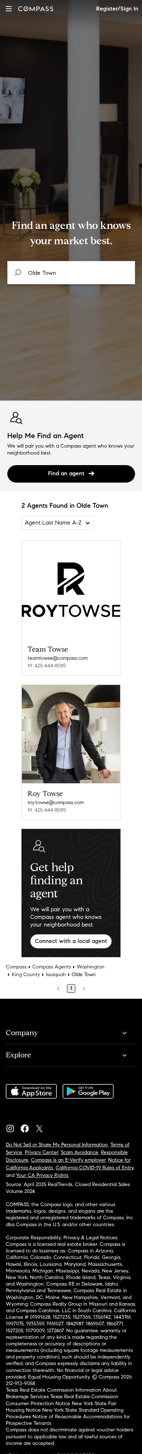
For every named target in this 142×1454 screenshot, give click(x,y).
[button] (8, 8)
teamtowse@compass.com (58, 658)
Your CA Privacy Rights (42, 1175)
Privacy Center (41, 1152)
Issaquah (56, 974)
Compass (16, 967)
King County (26, 974)
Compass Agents (51, 967)
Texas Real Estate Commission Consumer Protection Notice (62, 1399)
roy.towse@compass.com (56, 802)
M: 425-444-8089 (47, 666)
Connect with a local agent (71, 941)
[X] (42, 1126)
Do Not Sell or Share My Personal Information (57, 1145)
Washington (90, 967)
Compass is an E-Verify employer (68, 1160)
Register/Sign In (117, 8)
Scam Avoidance (79, 1152)
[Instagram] (13, 1126)
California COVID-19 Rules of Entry (95, 1168)
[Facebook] (27, 1126)
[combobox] (71, 272)
